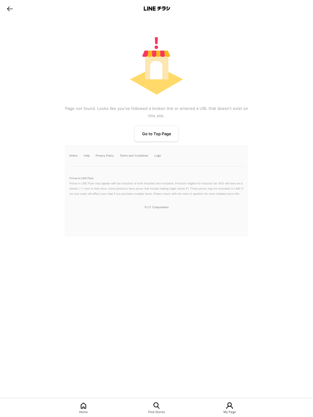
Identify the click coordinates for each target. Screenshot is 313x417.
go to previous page (10, 8)
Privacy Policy (105, 155)
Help (87, 155)
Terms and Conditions (134, 155)
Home (83, 411)
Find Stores (156, 411)
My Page (229, 411)
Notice (73, 155)
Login (157, 155)
